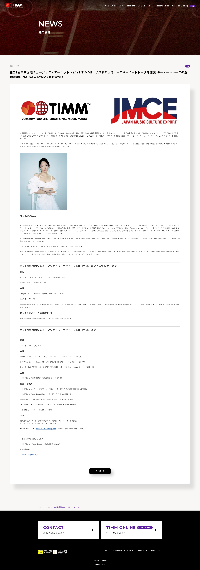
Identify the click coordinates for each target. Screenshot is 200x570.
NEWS (122, 6)
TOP (39, 507)
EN (193, 6)
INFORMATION (109, 6)
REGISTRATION (163, 6)
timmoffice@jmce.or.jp (29, 454)
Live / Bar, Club (145, 6)
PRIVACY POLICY (100, 560)
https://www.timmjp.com (46, 428)
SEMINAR (131, 6)
